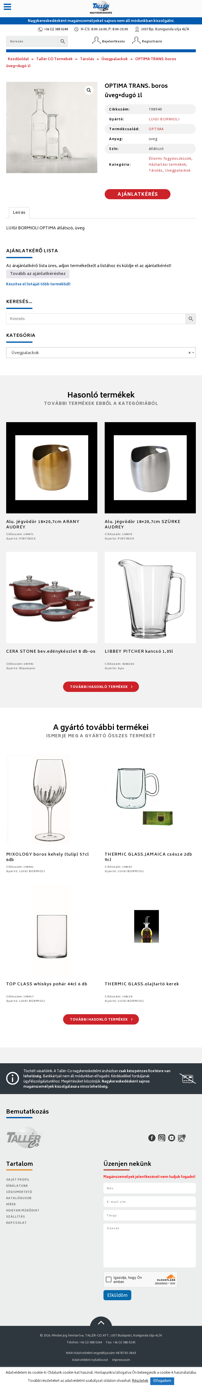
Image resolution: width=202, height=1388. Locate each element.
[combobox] (101, 352)
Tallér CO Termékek (54, 59)
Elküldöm (117, 1295)
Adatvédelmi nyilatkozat (90, 1360)
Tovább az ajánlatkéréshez (38, 273)
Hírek (11, 1204)
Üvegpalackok (114, 59)
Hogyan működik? (22, 1210)
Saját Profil (18, 1180)
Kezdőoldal (18, 59)
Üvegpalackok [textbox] (99, 353)
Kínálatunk (17, 1186)
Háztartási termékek (167, 164)
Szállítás (15, 1217)
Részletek (140, 1381)
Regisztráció (152, 41)
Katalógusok (19, 1198)
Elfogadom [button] (162, 1381)
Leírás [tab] (19, 212)
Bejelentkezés (113, 41)
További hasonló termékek (99, 687)
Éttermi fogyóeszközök (170, 158)
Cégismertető (19, 1192)
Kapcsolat (16, 1223)
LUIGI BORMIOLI (164, 119)
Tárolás (87, 59)
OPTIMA (156, 128)
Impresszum (121, 1360)
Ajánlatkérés (138, 195)
